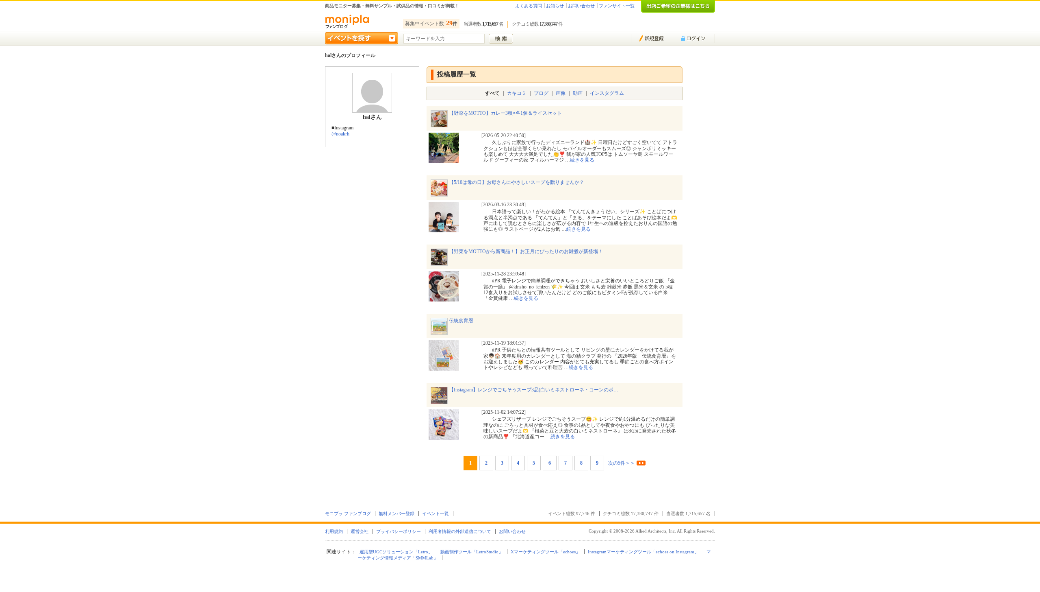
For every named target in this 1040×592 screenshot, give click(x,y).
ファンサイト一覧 (617, 5)
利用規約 (334, 531)
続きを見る (582, 160)
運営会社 (359, 531)
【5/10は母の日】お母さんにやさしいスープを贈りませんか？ (516, 182)
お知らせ (555, 5)
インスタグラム (607, 93)
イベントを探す (361, 38)
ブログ (541, 93)
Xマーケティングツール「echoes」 (545, 551)
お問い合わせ (581, 5)
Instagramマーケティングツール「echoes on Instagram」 (643, 551)
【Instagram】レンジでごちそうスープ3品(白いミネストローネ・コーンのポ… (533, 390)
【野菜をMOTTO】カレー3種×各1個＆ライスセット (505, 113)
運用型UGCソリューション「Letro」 (396, 551)
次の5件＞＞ (621, 463)
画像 (561, 93)
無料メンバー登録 (396, 513)
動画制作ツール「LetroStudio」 (471, 551)
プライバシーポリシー (398, 531)
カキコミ (516, 93)
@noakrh (340, 134)
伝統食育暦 (461, 320)
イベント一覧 (435, 513)
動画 (578, 93)
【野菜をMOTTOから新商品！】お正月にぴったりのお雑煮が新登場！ (526, 251)
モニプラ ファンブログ (348, 513)
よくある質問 (528, 5)
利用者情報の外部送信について (460, 531)
